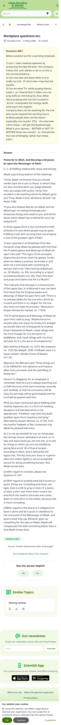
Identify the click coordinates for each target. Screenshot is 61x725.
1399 (19, 475)
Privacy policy (30, 697)
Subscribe (51, 648)
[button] (10, 609)
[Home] (10, 25)
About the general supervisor (39, 692)
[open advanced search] (47, 13)
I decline (21, 720)
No (37, 573)
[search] (57, 13)
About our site (14, 692)
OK (7, 720)
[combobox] (24, 13)
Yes (23, 573)
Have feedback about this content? (30, 553)
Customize (50, 720)
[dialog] (29, 713)
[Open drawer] (58, 5)
